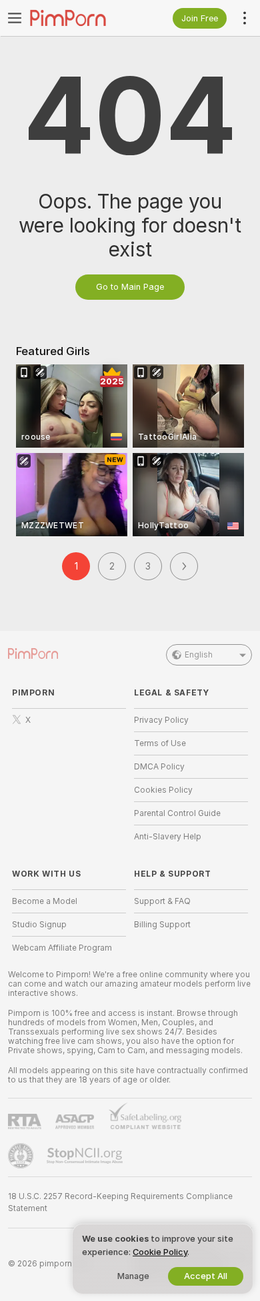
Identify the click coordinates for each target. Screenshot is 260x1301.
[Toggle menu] (14, 18)
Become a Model (44, 901)
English (199, 654)
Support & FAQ (162, 901)
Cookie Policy (160, 1252)
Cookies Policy (163, 790)
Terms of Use (160, 743)
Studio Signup (39, 924)
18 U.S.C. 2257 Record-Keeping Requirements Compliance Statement (120, 1202)
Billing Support (162, 924)
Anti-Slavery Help (167, 836)
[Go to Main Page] (79, 18)
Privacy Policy (161, 720)
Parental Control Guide (177, 813)
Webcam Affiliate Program (62, 948)
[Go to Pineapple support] (22, 1155)
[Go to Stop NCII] (86, 1156)
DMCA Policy (159, 766)
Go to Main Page (130, 287)
